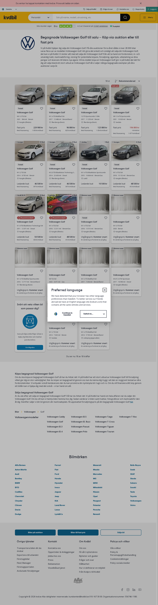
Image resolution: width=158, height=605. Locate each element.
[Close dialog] (105, 290)
